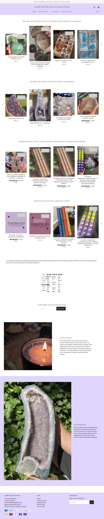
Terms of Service (42, 500)
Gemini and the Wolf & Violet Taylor (52, 7)
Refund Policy (41, 504)
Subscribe (61, 308)
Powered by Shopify (20, 506)
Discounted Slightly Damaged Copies (52, 201)
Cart (97, 11)
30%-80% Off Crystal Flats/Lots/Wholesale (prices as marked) (52, 21)
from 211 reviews (44, 288)
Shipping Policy (41, 502)
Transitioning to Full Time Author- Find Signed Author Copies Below (52, 142)
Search (39, 498)
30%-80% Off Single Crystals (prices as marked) (52, 82)
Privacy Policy (41, 506)
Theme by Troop (9, 506)
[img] (44, 285)
